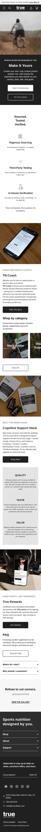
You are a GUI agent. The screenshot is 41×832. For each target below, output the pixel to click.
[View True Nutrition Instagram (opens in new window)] (11, 786)
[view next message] (38, 2)
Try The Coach (20, 97)
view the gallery (21, 702)
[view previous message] (2, 2)
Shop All (17, 368)
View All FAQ (16, 653)
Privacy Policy (22, 822)
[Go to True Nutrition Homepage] (20, 8)
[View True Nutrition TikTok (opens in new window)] (28, 786)
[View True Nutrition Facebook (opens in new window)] (17, 786)
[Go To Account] (31, 8)
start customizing (20, 88)
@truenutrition (20, 694)
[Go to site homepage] (9, 814)
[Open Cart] (37, 8)
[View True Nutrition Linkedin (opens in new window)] (22, 786)
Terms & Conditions (9, 822)
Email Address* (9, 775)
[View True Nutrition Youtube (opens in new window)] (6, 786)
